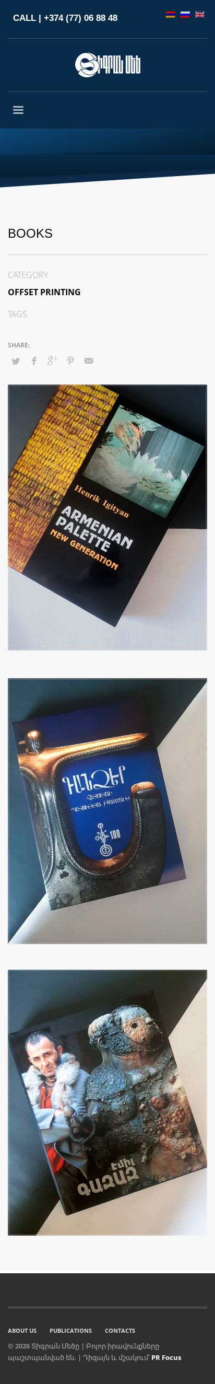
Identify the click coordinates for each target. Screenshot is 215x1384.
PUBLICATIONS (71, 1330)
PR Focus (166, 1357)
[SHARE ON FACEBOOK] (34, 360)
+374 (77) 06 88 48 (80, 18)
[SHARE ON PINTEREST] (70, 360)
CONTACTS (120, 1330)
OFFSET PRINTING (44, 292)
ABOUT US (22, 1330)
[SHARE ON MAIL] (89, 360)
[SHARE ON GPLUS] (52, 360)
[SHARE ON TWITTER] (15, 361)
